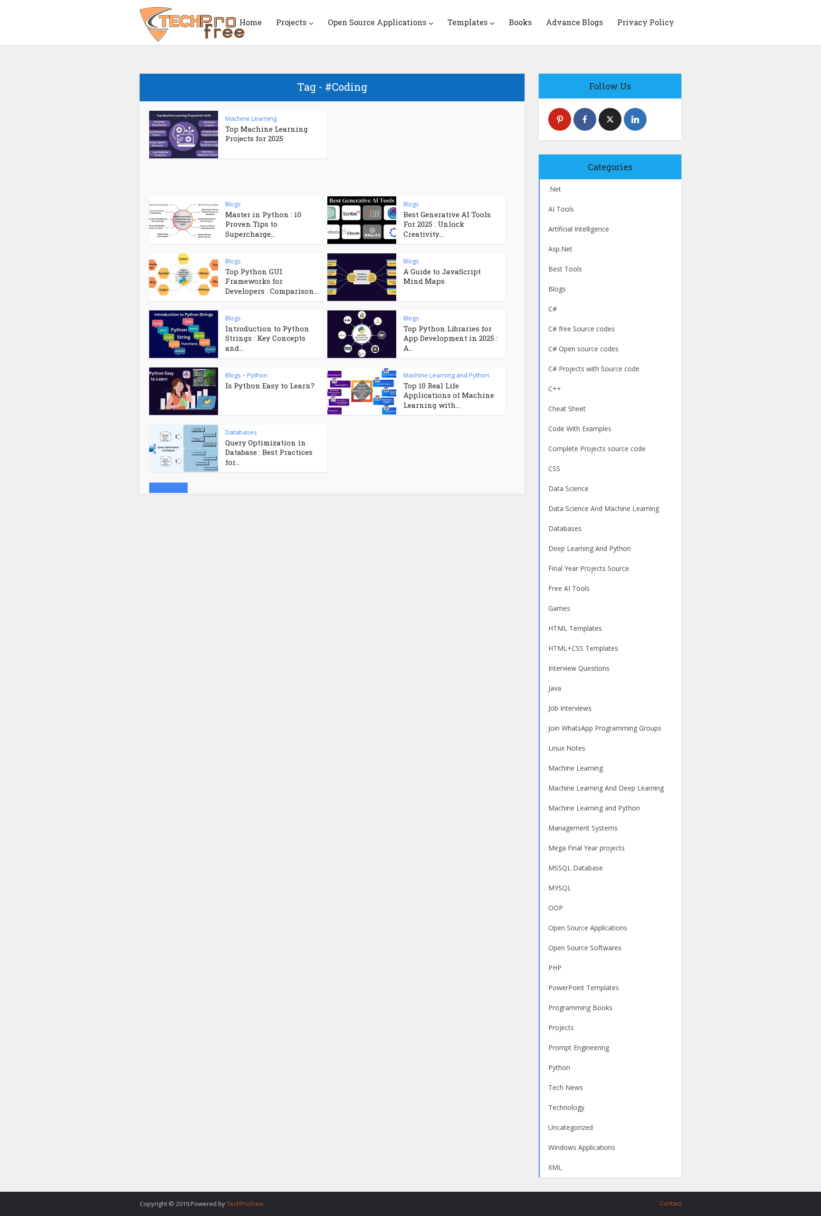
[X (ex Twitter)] (610, 119)
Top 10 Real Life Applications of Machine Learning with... (448, 395)
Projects (291, 22)
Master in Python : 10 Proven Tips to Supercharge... (263, 224)
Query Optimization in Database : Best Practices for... (269, 452)
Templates (467, 22)
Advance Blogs (574, 22)
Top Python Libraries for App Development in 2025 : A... (450, 338)
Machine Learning (251, 118)
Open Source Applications (377, 22)
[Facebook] (584, 119)
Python (257, 375)
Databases (241, 432)
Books (520, 22)
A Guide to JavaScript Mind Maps (442, 276)
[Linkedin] (635, 119)
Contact (670, 1203)
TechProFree (245, 1203)
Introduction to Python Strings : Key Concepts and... (267, 338)
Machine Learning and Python (446, 375)
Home (250, 22)
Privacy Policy (645, 22)
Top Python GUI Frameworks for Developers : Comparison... (271, 281)
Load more (168, 488)
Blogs (233, 204)
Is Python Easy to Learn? (270, 385)
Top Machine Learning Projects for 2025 (266, 133)
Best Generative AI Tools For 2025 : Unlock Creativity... (447, 224)
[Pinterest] (559, 119)
